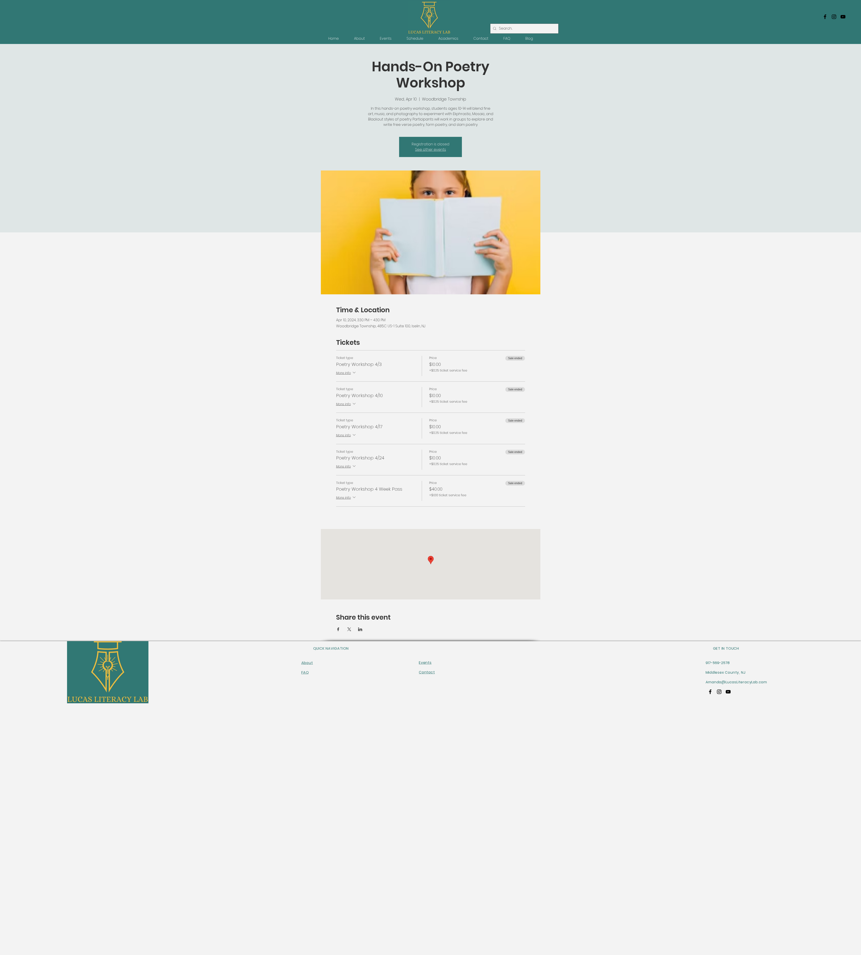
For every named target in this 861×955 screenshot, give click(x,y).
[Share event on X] (349, 629)
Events (425, 662)
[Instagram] (834, 17)
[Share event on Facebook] (338, 629)
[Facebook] (825, 17)
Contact (427, 672)
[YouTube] (843, 17)
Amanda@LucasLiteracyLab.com (736, 682)
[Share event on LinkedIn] (360, 629)
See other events (430, 149)
